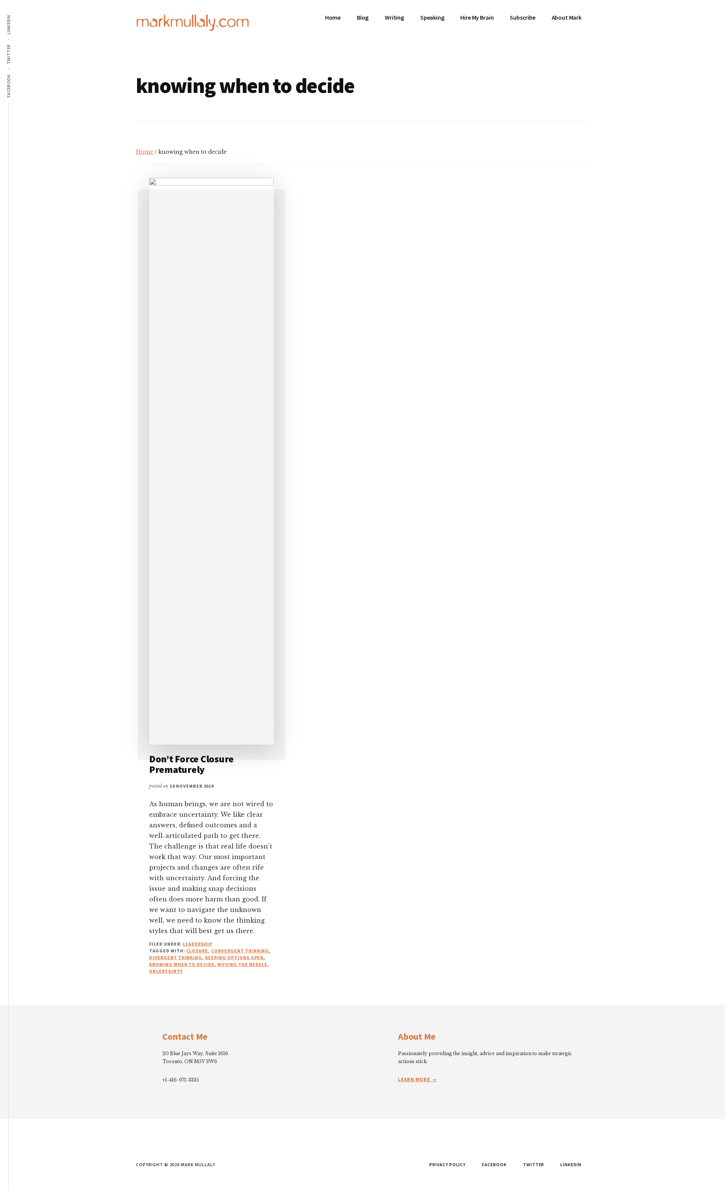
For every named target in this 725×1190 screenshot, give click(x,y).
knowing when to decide (181, 964)
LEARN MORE (415, 1079)
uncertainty (166, 971)
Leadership (197, 944)
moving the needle (242, 964)
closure (197, 951)
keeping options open (234, 957)
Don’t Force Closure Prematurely (191, 764)
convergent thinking (240, 951)
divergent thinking (175, 957)
